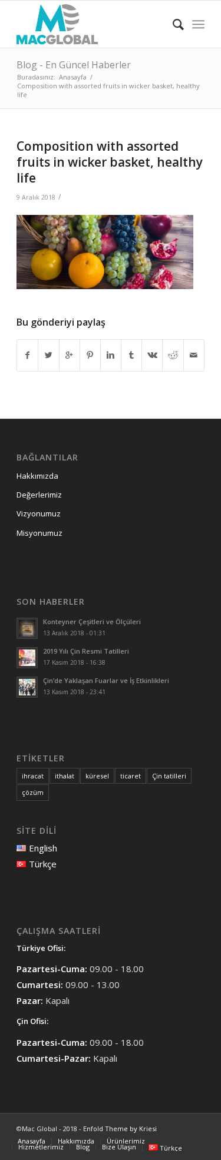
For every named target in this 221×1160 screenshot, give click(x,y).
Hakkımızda (37, 475)
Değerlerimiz (39, 494)
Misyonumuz (39, 533)
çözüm (33, 792)
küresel (97, 775)
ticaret (130, 775)
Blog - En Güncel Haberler (74, 64)
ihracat (33, 775)
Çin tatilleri (169, 775)
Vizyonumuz (39, 513)
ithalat (64, 775)
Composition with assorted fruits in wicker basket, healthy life (110, 162)
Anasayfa (73, 76)
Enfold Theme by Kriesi (120, 1128)
